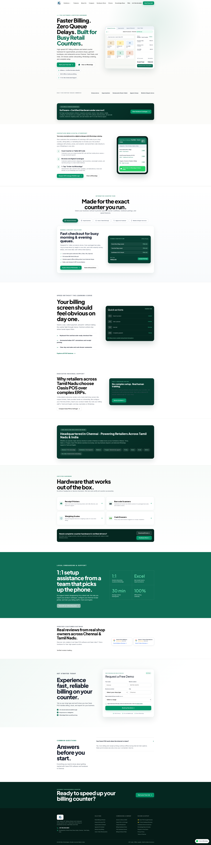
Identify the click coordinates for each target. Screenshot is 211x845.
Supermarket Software (100, 824)
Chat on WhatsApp (87, 64)
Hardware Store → (144, 538)
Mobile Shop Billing (99, 829)
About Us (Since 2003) (121, 819)
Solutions (67, 3)
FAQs (128, 3)
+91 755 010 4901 (137, 3)
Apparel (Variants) (131, 28)
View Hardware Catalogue (141, 111)
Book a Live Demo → (119, 400)
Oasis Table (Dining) (103, 220)
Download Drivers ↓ (144, 533)
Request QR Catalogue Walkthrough (70, 176)
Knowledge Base (120, 3)
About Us (83, 3)
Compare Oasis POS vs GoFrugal (69, 408)
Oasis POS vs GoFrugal (121, 822)
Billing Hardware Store (121, 827)
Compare (91, 3)
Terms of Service (142, 834)
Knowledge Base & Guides (144, 827)
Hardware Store (101, 3)
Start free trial (148, 3)
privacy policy (139, 703)
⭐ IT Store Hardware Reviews (145, 822)
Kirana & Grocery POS (100, 822)
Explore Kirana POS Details (71, 267)
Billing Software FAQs (121, 831)
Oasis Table (140, 28)
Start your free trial (66, 64)
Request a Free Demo (143, 829)
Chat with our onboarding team (69, 605)
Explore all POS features (66, 353)
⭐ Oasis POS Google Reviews (145, 819)
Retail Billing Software (100, 819)
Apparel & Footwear (121, 220)
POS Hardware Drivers (121, 829)
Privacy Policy (141, 831)
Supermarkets (87, 220)
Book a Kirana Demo (90, 267)
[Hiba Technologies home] (59, 3)
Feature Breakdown (121, 824)
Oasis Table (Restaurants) (101, 831)
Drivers (110, 3)
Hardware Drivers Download (144, 824)
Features (76, 3)
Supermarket (121, 28)
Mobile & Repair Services (140, 220)
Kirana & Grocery (111, 28)
